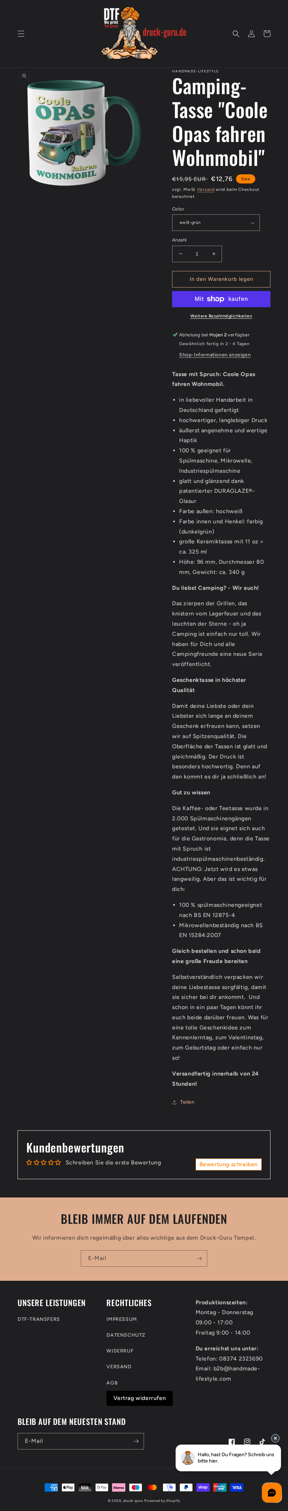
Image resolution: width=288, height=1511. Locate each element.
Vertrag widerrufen (139, 1398)
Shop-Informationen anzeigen (215, 355)
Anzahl (179, 240)
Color (178, 209)
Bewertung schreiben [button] (228, 1164)
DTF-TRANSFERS (39, 1319)
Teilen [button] (187, 1102)
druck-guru (133, 1500)
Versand (206, 189)
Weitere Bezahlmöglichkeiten (221, 316)
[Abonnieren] (199, 1258)
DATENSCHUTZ (125, 1335)
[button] (21, 33)
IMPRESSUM (121, 1319)
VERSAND (118, 1367)
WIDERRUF (119, 1351)
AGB (112, 1383)
